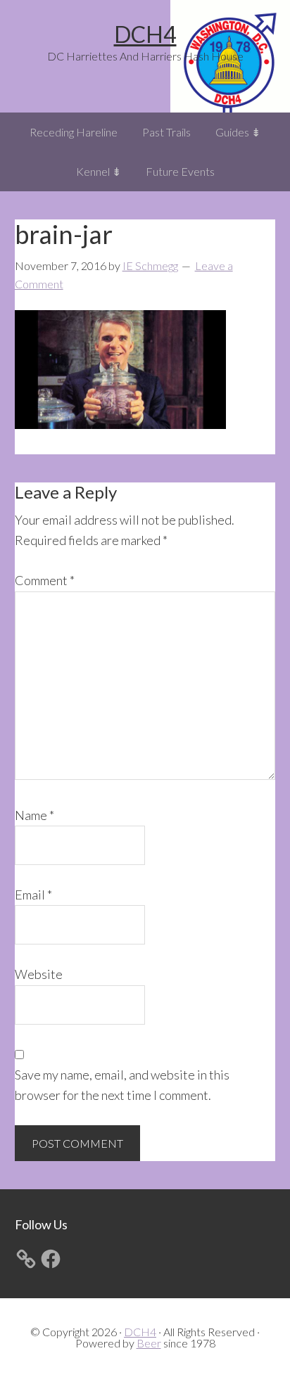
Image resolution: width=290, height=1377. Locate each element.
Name (34, 815)
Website (39, 974)
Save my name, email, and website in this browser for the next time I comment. (122, 1085)
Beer (149, 1343)
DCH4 (145, 34)
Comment (45, 580)
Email (33, 894)
